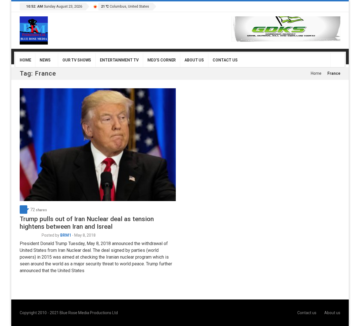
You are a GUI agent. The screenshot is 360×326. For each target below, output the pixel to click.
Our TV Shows (76, 60)
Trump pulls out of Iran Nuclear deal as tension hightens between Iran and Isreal (87, 222)
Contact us (225, 60)
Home (25, 60)
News (45, 60)
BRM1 (65, 235)
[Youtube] (317, 6)
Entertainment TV (119, 60)
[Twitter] (311, 6)
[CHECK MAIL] (329, 6)
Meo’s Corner (161, 60)
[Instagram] (323, 6)
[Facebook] (305, 6)
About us (194, 60)
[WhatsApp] (335, 6)
